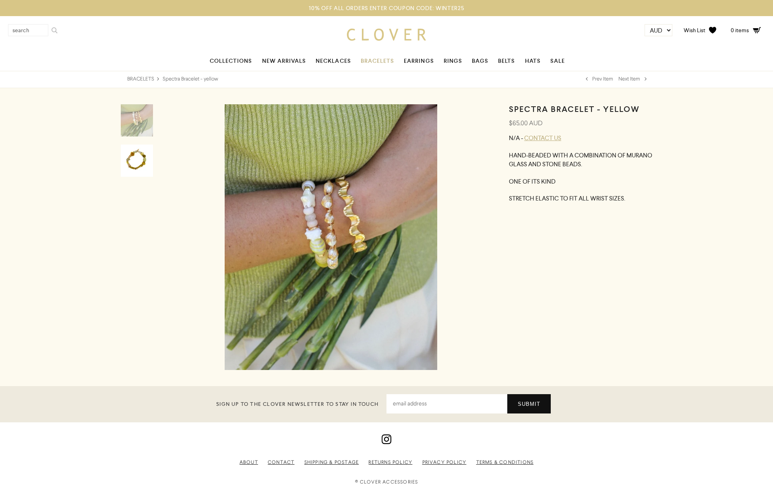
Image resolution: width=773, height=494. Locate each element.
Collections (231, 60)
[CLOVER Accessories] (386, 39)
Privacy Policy (444, 462)
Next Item (629, 79)
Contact (281, 462)
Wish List (694, 30)
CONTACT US (542, 138)
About (249, 462)
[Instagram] (386, 442)
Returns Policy (390, 462)
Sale (557, 60)
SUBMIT (529, 404)
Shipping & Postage (331, 462)
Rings (453, 60)
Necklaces (333, 60)
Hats (533, 60)
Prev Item (602, 79)
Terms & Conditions (505, 462)
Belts (506, 60)
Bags (480, 60)
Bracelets (377, 60)
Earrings (419, 60)
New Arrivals (284, 60)
